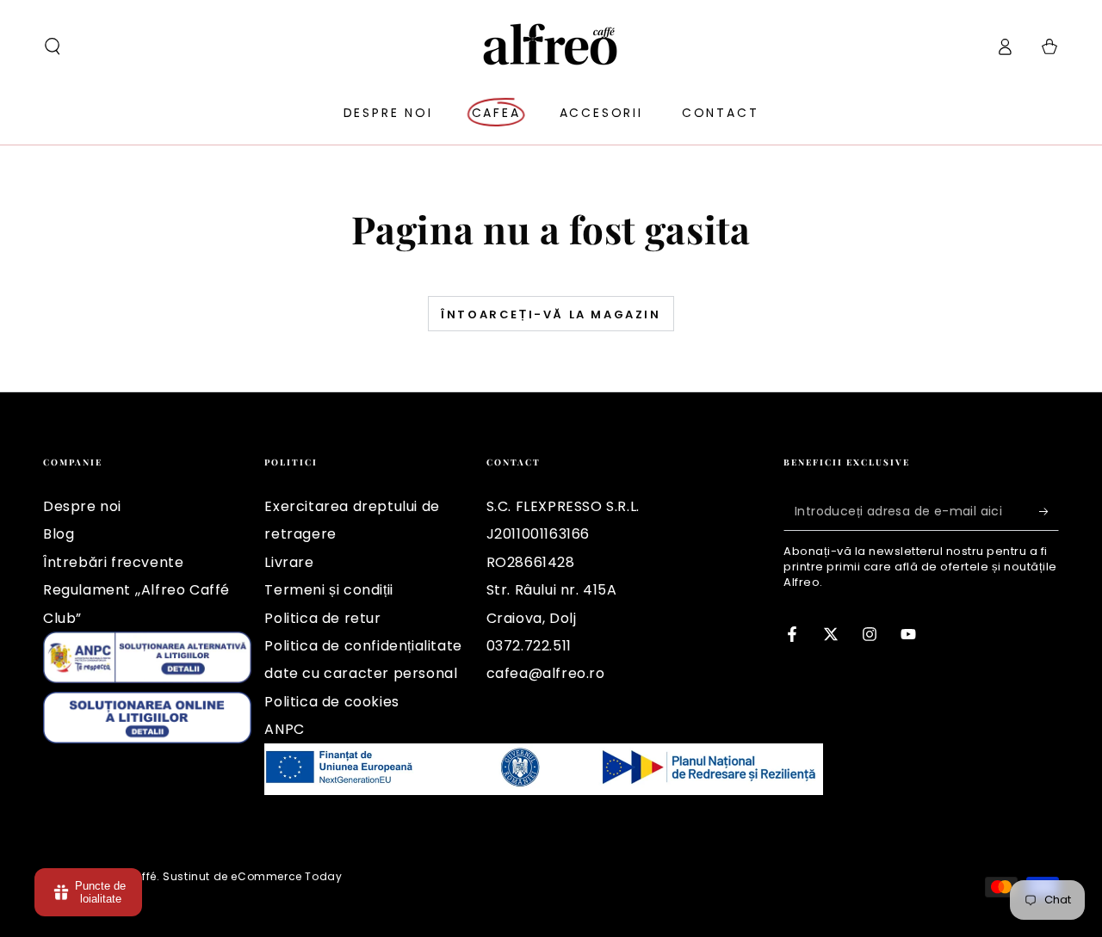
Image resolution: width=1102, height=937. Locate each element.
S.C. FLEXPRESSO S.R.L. (563, 506)
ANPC (284, 729)
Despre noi (82, 506)
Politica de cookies (331, 702)
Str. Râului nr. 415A (551, 590)
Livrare (288, 562)
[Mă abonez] (1049, 511)
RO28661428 (530, 562)
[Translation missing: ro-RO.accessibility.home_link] (551, 46)
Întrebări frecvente (113, 562)
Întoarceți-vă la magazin (550, 314)
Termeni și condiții (328, 590)
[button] (52, 46)
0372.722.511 (529, 646)
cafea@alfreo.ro (545, 673)
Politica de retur (322, 618)
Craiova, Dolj (531, 618)
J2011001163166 (538, 534)
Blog (58, 534)
